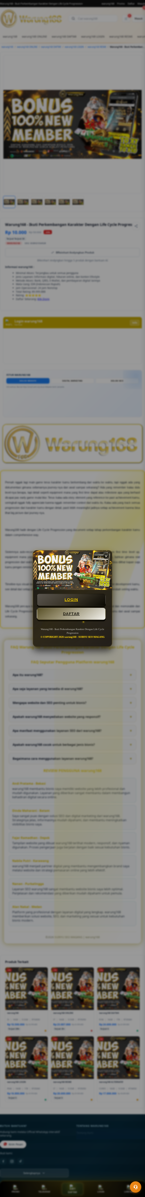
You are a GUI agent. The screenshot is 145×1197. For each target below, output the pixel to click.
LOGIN (71, 600)
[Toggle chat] (135, 1187)
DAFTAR (71, 614)
